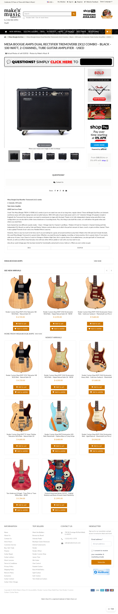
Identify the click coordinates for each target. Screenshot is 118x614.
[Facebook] (55, 191)
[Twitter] (58, 191)
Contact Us (59, 182)
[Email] (66, 191)
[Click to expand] (44, 107)
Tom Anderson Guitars (39, 579)
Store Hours (8, 542)
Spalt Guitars (36, 573)
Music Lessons (9, 560)
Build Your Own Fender (59, 590)
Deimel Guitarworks (39, 545)
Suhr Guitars (36, 576)
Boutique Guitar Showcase (41, 542)
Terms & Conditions (10, 563)
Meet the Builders (38, 532)
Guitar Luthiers (9, 557)
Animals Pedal (37, 538)
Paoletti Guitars (37, 566)
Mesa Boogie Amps (13, 261)
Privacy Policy (8, 566)
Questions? (58, 175)
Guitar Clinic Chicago (11, 582)
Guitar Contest (9, 579)
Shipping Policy (9, 569)
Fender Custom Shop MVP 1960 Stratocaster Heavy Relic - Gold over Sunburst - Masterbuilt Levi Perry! (96, 377)
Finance (6, 551)
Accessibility (33, 590)
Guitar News (14, 592)
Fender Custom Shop (39, 554)
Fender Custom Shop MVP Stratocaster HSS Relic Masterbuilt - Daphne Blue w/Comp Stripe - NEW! (58, 436)
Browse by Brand (38, 535)
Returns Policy (9, 573)
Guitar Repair (8, 554)
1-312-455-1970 (12, 20)
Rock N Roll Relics (38, 569)
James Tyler (36, 557)
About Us (7, 535)
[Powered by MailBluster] (101, 572)
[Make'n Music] (12, 7)
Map (5, 23)
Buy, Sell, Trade (9, 548)
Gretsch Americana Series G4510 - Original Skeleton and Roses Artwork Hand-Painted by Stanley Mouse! (59, 495)
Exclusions (7, 576)
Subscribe (101, 562)
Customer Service (10, 545)
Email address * (97, 539)
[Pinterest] (63, 191)
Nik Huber (35, 560)
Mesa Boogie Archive (16, 37)
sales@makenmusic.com (73, 543)
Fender (34, 548)
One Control (36, 563)
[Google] (61, 191)
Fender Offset (37, 551)
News (6, 532)
